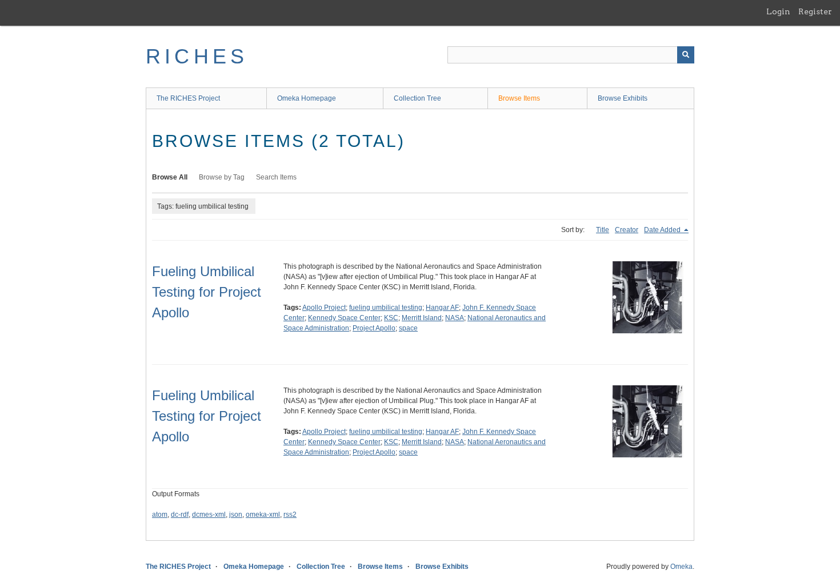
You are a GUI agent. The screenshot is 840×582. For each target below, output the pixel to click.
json (235, 515)
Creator (626, 230)
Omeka (681, 567)
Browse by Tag (222, 177)
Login (778, 11)
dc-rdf (180, 515)
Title (602, 230)
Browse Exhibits (622, 98)
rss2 (290, 515)
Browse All (169, 177)
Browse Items (519, 98)
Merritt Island (422, 318)
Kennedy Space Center (344, 318)
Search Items (276, 177)
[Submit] (685, 54)
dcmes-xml (209, 515)
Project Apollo (374, 328)
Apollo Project (324, 308)
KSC (391, 318)
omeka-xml (263, 515)
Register (815, 11)
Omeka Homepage (306, 98)
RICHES (197, 56)
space (408, 328)
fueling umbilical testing (385, 308)
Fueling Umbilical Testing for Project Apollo (206, 292)
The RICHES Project (188, 98)
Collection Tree (417, 98)
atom (159, 515)
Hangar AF (442, 308)
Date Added (663, 230)
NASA (454, 318)
